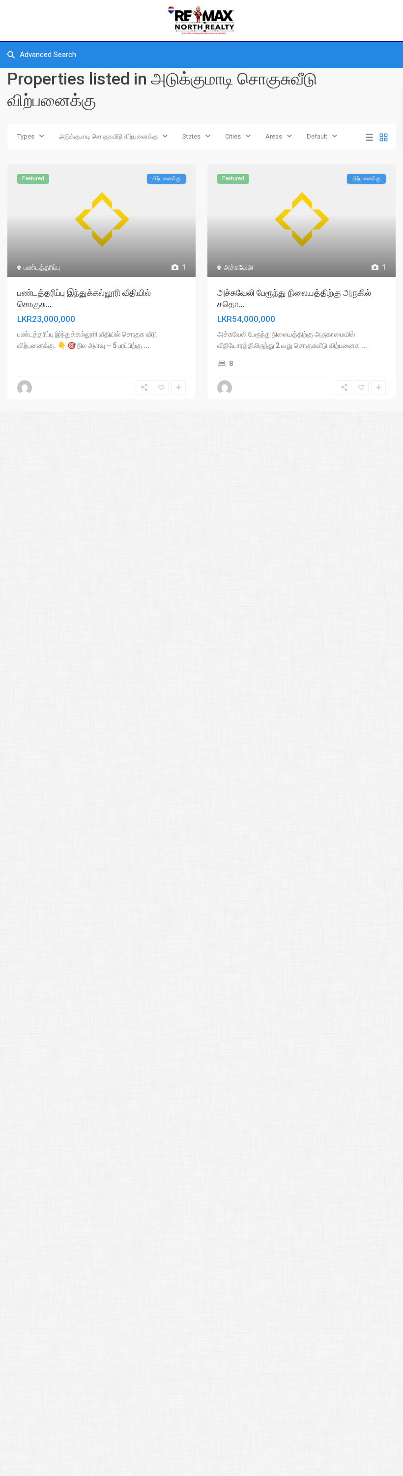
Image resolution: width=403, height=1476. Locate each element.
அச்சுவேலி (238, 267)
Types (25, 136)
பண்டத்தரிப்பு (42, 267)
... (146, 345)
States (191, 136)
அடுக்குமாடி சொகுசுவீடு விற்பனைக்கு (108, 136)
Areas (273, 136)
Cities (233, 136)
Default (317, 136)
